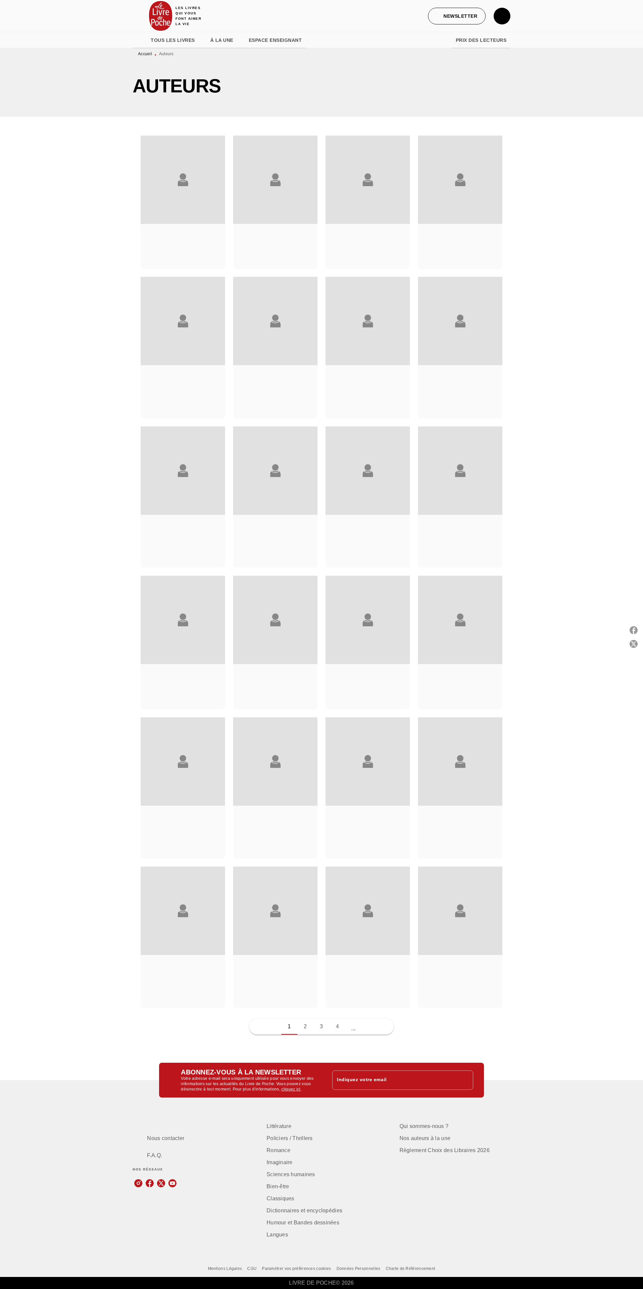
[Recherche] (502, 16)
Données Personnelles (358, 1268)
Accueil (145, 54)
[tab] (140, 40)
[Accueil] (161, 16)
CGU (252, 1268)
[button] (457, 16)
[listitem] (138, 1183)
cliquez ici (290, 1089)
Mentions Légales (225, 1268)
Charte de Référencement (410, 1268)
